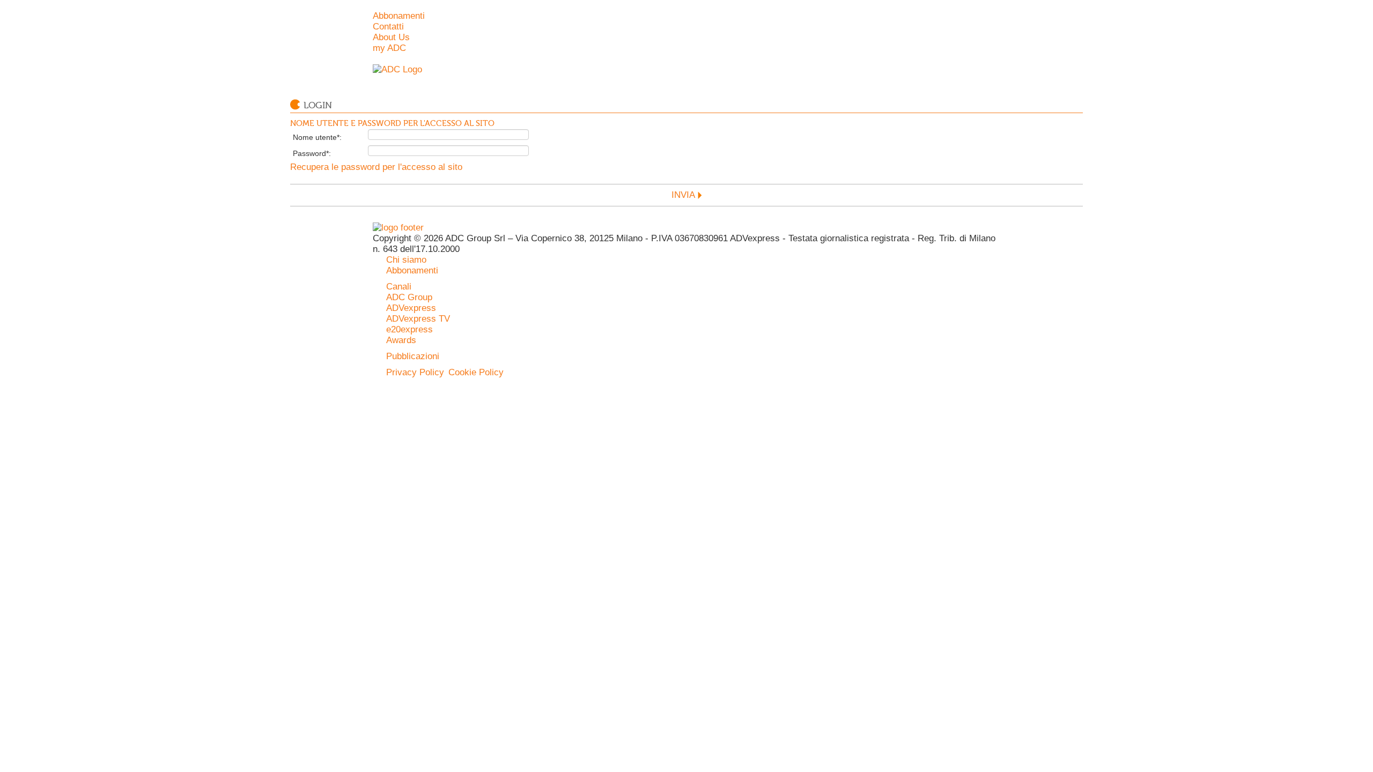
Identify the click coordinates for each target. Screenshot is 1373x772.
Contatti (388, 26)
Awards (401, 340)
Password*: (312, 153)
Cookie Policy (476, 372)
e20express (409, 329)
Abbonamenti (399, 16)
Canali (398, 286)
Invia (683, 195)
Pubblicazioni (412, 356)
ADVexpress (411, 308)
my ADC (389, 48)
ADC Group (409, 297)
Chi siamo (406, 260)
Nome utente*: (317, 137)
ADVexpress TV (418, 319)
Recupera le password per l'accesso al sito (376, 167)
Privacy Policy (415, 372)
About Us (391, 37)
